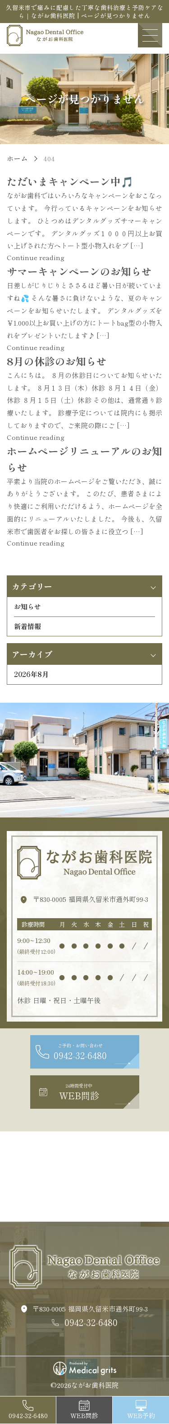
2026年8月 (31, 674)
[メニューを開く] (150, 35)
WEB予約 (141, 1415)
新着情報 (27, 626)
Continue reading (35, 257)
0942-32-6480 (91, 1322)
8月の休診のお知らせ (57, 361)
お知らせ (27, 606)
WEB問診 (84, 1415)
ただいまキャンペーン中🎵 (70, 181)
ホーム (17, 158)
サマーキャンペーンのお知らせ (79, 271)
